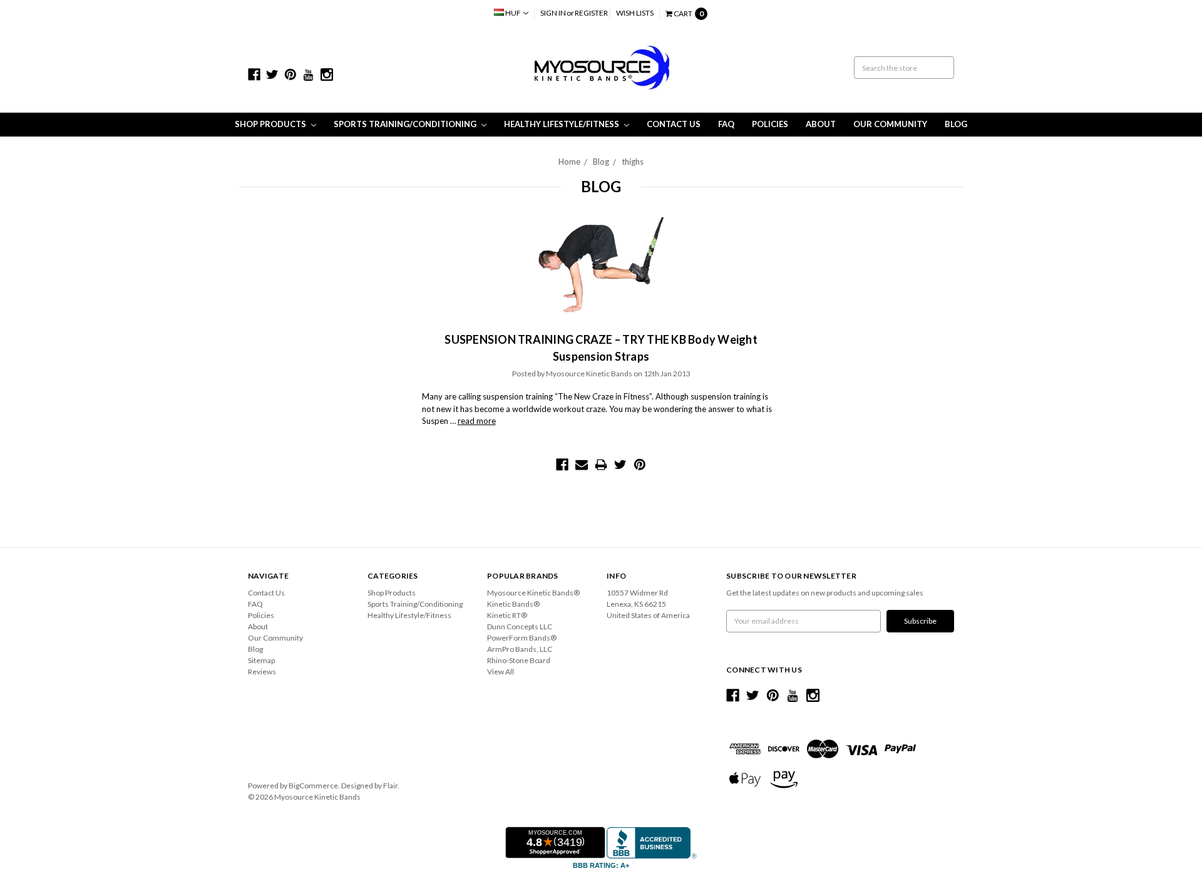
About (821, 124)
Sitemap (261, 660)
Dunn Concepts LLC (519, 626)
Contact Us (674, 124)
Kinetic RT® (507, 615)
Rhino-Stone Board (518, 660)
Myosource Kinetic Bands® (533, 592)
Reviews (262, 671)
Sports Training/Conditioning (406, 124)
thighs (633, 162)
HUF (513, 13)
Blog (956, 124)
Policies (770, 124)
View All (500, 671)
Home (569, 162)
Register (591, 13)
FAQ (726, 124)
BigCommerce (313, 785)
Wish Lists (635, 13)
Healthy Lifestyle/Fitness (562, 124)
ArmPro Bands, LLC (519, 649)
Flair (390, 785)
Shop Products (271, 124)
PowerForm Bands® (522, 637)
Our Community (890, 124)
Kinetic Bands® (513, 604)
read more (477, 421)
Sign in (553, 13)
